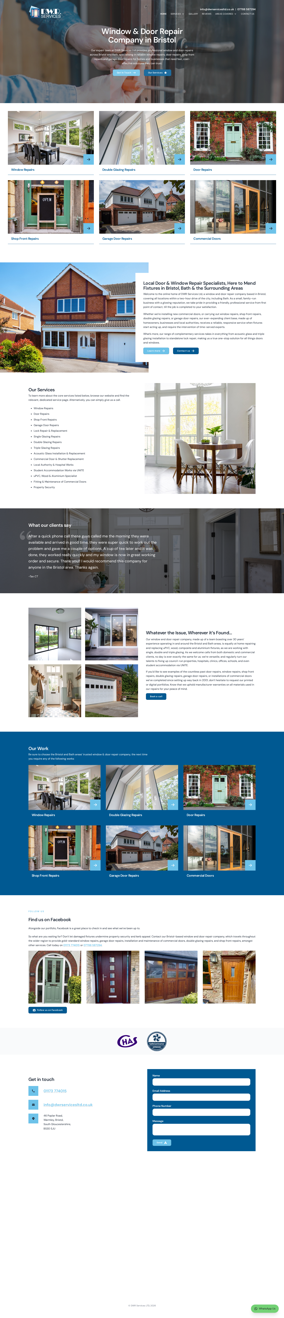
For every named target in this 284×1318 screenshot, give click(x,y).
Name (156, 1075)
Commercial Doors (207, 239)
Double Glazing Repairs (118, 170)
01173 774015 (71, 945)
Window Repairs (22, 170)
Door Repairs (202, 170)
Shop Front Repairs (25, 239)
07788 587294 (246, 9)
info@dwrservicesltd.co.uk (217, 9)
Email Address (161, 1091)
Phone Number (162, 1106)
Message (158, 1121)
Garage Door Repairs (117, 239)
